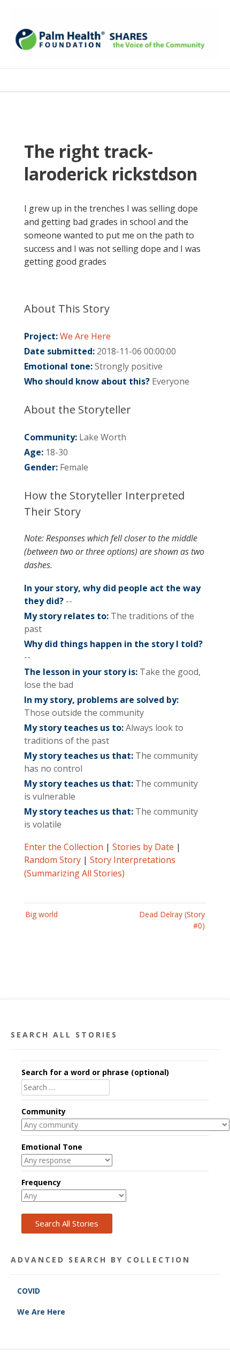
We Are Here (85, 336)
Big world (41, 914)
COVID (29, 1291)
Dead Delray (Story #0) (172, 920)
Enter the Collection (63, 847)
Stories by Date (143, 847)
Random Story (52, 860)
